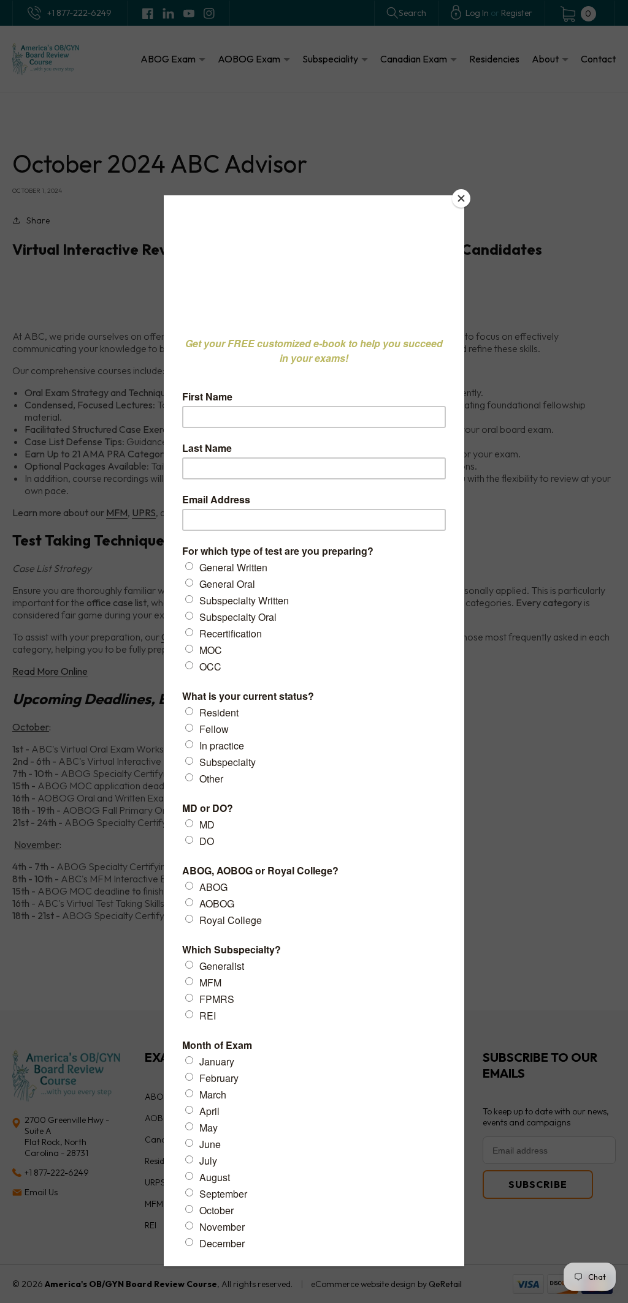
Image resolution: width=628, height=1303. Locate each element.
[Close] (461, 198)
